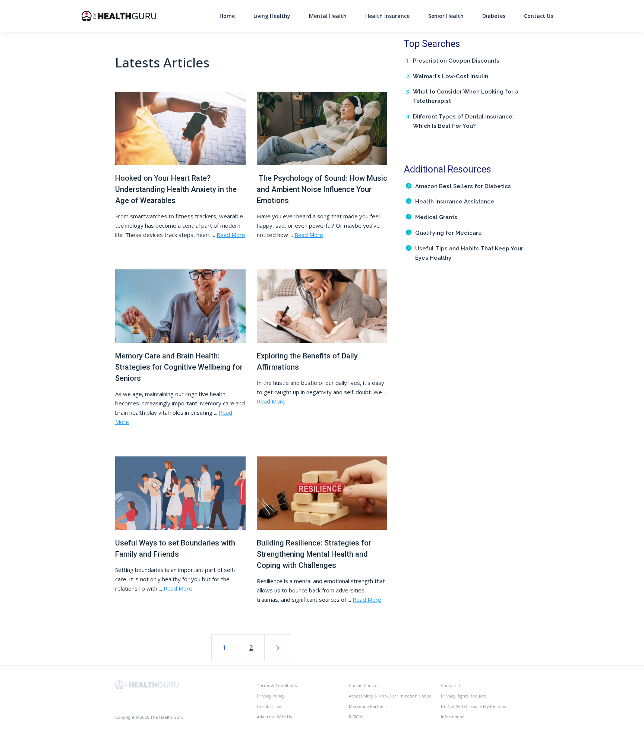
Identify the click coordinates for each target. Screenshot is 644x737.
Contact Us (538, 15)
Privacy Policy (270, 696)
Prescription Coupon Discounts (456, 60)
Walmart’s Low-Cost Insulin (450, 76)
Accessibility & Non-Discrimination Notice (390, 696)
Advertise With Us (274, 716)
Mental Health (328, 15)
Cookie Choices (364, 685)
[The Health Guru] (147, 684)
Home (227, 15)
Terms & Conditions (277, 685)
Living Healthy (271, 15)
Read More (231, 234)
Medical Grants (436, 217)
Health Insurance (387, 15)
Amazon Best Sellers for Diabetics (463, 186)
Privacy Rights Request (463, 696)
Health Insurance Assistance (454, 201)
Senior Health (446, 15)
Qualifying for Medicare (448, 233)
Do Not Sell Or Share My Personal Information (474, 711)
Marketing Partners (368, 706)
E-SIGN (355, 716)
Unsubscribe (269, 706)
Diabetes (493, 15)
